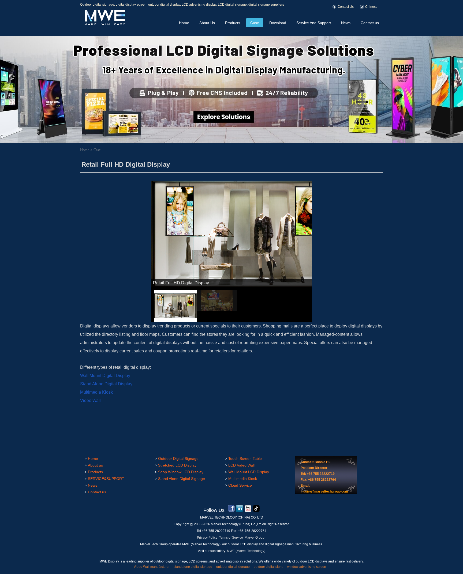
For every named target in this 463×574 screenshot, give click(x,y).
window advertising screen (306, 567)
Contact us (370, 23)
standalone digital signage (193, 567)
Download (277, 23)
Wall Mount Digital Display (105, 375)
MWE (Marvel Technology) (246, 551)
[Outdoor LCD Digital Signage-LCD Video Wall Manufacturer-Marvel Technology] (104, 24)
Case (254, 23)
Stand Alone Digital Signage (181, 478)
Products (232, 23)
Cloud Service (240, 485)
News (345, 23)
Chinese (371, 7)
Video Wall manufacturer (152, 567)
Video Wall (91, 400)
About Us (207, 23)
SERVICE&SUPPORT (106, 478)
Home (184, 23)
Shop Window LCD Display (180, 472)
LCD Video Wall (241, 465)
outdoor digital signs (268, 567)
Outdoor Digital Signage (178, 458)
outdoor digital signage (233, 567)
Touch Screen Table (245, 458)
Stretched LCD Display (177, 465)
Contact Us (346, 7)
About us (95, 465)
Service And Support (313, 23)
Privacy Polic (206, 537)
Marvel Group (254, 537)
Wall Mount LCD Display (248, 472)
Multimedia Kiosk (97, 392)
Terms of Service (231, 537)
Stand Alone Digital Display (106, 384)
